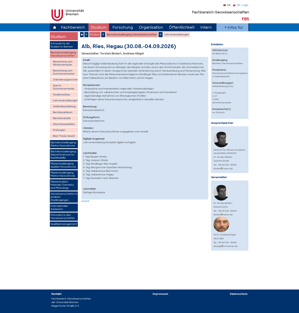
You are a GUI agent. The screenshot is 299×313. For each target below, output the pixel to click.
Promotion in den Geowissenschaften (63, 217)
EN (238, 5)
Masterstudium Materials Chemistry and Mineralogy (62, 185)
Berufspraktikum (62, 112)
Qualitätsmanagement (64, 224)
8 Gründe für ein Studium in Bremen (62, 45)
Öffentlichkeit (182, 28)
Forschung (123, 28)
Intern (206, 28)
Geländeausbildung (64, 106)
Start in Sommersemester (64, 87)
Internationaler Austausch (59, 207)
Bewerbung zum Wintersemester (62, 63)
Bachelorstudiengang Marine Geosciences (63, 144)
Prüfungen (59, 130)
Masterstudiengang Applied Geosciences (63, 165)
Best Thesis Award (64, 136)
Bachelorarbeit (61, 118)
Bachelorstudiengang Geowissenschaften (63, 54)
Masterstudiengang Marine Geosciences (63, 174)
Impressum (160, 294)
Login (245, 5)
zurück (85, 201)
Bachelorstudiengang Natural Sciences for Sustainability (63, 155)
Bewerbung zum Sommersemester (64, 72)
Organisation (151, 28)
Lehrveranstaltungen (65, 101)
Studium (99, 28)
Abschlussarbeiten (64, 124)
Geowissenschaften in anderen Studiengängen (64, 197)
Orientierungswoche (65, 80)
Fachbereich (73, 28)
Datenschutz (239, 294)
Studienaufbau (61, 95)
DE (229, 5)
